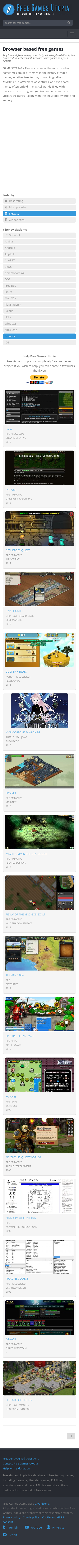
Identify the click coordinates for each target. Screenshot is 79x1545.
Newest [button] (13, 213)
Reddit (13, 1535)
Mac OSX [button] (10, 298)
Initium (11, 489)
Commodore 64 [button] (14, 273)
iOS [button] (7, 342)
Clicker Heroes (16, 671)
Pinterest (58, 1527)
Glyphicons (42, 1503)
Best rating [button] (15, 201)
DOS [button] (7, 279)
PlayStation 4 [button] (13, 304)
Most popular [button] (17, 207)
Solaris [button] (9, 311)
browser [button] (10, 336)
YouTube (36, 1527)
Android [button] (10, 248)
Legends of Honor (19, 1400)
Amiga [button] (9, 241)
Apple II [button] (10, 254)
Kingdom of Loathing (21, 1218)
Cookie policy (31, 1517)
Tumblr (13, 1527)
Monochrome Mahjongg (23, 732)
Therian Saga (15, 975)
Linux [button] (8, 292)
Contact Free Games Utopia (20, 1463)
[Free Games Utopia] (39, 9)
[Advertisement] (39, 144)
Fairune (11, 1096)
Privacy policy (11, 1517)
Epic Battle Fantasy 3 (20, 1036)
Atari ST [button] (10, 260)
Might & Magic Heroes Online (26, 854)
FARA (9, 429)
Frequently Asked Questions (21, 1458)
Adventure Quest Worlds (23, 1157)
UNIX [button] (8, 317)
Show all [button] (14, 235)
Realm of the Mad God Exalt (25, 914)
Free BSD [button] (10, 285)
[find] (69, 23)
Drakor (11, 1339)
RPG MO (11, 793)
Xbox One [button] (11, 330)
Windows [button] (10, 323)
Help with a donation (16, 1468)
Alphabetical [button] (16, 220)
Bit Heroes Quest (18, 550)
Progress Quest (17, 1278)
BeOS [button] (8, 266)
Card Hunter (14, 611)
